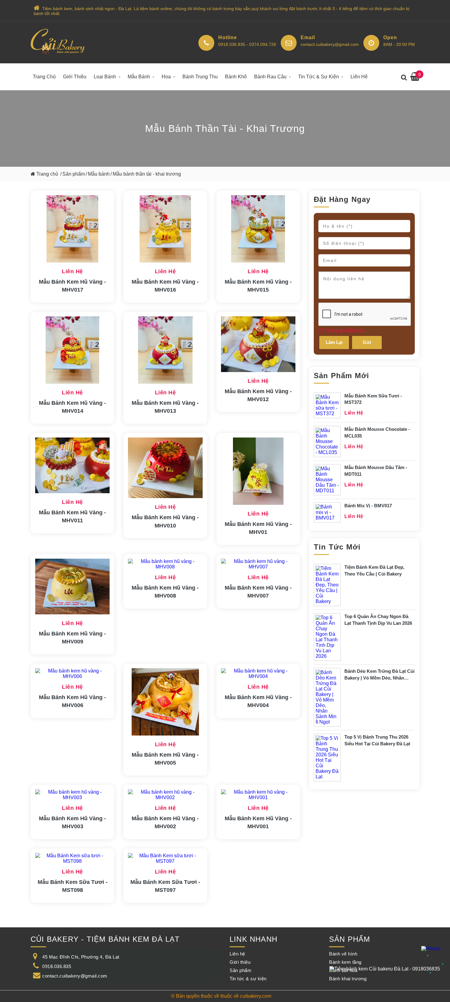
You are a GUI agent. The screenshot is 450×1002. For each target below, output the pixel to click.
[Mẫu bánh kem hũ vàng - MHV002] (165, 794)
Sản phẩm (73, 174)
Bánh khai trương (347, 978)
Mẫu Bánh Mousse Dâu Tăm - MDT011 (375, 471)
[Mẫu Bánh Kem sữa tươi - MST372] (327, 405)
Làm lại (334, 342)
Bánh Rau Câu (270, 76)
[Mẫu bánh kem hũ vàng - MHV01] (258, 472)
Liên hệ (359, 76)
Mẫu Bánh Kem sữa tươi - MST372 (373, 399)
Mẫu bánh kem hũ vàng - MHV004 (258, 701)
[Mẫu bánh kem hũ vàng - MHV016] (165, 229)
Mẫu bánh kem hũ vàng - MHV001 (258, 822)
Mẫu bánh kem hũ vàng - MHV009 (72, 638)
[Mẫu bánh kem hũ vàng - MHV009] (72, 587)
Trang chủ (44, 76)
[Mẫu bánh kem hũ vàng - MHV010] (165, 468)
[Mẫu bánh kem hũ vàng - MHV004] (258, 673)
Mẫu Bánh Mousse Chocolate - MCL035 (377, 432)
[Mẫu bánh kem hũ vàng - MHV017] (72, 229)
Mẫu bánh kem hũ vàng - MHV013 (165, 407)
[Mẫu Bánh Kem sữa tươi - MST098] (72, 858)
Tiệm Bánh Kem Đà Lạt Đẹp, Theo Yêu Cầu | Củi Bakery (374, 570)
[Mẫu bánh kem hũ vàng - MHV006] (72, 673)
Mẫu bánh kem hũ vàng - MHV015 (258, 286)
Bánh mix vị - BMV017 (368, 505)
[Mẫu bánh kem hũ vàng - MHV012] (258, 344)
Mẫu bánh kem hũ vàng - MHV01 (258, 528)
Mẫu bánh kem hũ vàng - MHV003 (72, 822)
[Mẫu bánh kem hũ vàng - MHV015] (258, 229)
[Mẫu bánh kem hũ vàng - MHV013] (165, 350)
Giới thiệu (74, 76)
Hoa (166, 76)
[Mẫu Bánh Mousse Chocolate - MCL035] (327, 441)
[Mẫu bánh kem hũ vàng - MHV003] (72, 794)
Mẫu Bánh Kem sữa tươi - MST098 (72, 886)
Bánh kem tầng (345, 962)
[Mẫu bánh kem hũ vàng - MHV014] (72, 350)
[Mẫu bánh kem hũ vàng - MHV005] (165, 702)
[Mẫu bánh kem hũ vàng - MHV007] (258, 564)
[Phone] (431, 949)
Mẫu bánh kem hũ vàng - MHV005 (165, 759)
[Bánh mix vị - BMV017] (327, 512)
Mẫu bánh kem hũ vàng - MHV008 (165, 592)
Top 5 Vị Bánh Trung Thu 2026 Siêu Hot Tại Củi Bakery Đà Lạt (377, 740)
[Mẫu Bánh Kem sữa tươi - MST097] (165, 858)
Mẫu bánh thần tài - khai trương (147, 174)
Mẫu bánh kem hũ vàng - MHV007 (258, 592)
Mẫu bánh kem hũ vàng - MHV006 (72, 701)
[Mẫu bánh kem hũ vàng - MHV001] (258, 794)
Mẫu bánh (139, 76)
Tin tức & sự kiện (318, 76)
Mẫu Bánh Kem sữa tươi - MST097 (165, 886)
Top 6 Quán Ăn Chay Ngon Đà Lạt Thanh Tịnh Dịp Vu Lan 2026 (378, 620)
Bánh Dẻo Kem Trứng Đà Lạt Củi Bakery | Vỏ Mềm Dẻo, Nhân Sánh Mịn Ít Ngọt (379, 675)
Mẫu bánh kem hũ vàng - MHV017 (72, 286)
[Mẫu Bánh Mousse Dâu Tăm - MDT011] (327, 479)
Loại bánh (105, 76)
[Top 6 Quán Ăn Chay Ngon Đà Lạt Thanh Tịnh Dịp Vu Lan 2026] (327, 637)
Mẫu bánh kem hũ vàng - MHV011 (72, 516)
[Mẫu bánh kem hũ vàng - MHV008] (165, 564)
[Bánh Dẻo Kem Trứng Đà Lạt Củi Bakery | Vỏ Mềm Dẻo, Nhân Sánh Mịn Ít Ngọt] (327, 697)
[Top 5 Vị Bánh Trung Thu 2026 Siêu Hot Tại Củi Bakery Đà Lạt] (327, 757)
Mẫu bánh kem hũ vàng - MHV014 (72, 407)
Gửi (367, 342)
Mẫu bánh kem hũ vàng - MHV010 (165, 521)
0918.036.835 (56, 966)
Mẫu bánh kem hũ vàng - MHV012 (258, 395)
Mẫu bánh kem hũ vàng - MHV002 (165, 822)
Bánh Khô (236, 76)
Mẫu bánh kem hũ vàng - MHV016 (165, 286)
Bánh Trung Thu (200, 76)
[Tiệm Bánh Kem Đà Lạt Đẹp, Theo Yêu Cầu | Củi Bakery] (327, 585)
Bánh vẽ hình (343, 953)
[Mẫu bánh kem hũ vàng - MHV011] (72, 466)
